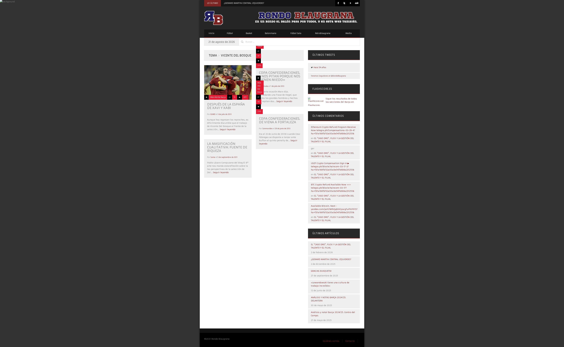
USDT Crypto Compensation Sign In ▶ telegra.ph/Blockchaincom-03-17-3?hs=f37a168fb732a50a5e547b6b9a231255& (332, 166)
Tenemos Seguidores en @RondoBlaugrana (328, 76)
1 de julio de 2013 (277, 86)
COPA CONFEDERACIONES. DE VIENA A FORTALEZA (279, 120)
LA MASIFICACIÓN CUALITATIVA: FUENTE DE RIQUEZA (227, 147)
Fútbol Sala (295, 33)
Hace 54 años (319, 67)
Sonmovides (267, 129)
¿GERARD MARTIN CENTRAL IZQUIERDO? (244, 3)
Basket (249, 33)
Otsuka (265, 86)
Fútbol (230, 33)
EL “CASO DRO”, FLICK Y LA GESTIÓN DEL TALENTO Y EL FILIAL (331, 246)
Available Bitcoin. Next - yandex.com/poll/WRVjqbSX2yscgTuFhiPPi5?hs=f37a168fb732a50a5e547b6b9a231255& (334, 209)
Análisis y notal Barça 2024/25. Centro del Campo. (333, 314)
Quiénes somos (331, 341)
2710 (259, 66)
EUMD (212, 114)
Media (348, 33)
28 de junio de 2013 (282, 129)
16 (234, 97)
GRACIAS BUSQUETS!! (321, 271)
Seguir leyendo (227, 129)
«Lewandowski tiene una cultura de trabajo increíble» (330, 284)
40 (258, 102)
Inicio (211, 33)
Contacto (350, 341)
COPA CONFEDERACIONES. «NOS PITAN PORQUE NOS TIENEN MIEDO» (279, 76)
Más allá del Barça (218, 97)
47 (258, 56)
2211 (245, 97)
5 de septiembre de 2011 (227, 157)
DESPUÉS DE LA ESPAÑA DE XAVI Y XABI (226, 106)
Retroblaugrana (322, 33)
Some (212, 157)
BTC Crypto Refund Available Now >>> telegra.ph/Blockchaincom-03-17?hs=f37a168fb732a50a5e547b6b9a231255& (332, 187)
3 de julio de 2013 (224, 114)
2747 (259, 111)
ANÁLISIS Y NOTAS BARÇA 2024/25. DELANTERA (328, 299)
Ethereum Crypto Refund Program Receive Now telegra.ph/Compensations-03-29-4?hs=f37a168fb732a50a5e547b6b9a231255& (333, 130)
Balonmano (270, 33)
